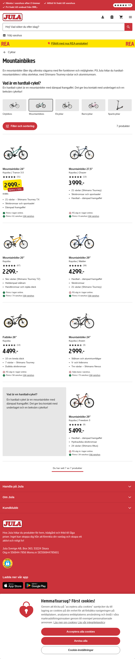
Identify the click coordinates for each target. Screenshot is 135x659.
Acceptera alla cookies (81, 631)
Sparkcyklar (114, 114)
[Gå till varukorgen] (121, 17)
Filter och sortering (22, 126)
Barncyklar (87, 114)
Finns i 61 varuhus (20, 216)
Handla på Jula (13, 486)
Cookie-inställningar (80, 650)
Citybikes (7, 114)
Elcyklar (59, 114)
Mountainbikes (36, 114)
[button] (8, 563)
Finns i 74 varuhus (20, 296)
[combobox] (67, 27)
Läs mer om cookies (65, 622)
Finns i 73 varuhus (86, 375)
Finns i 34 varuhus (86, 454)
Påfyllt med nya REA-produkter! (69, 43)
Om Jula (8, 497)
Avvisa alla (80, 640)
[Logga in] (103, 17)
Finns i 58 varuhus (20, 375)
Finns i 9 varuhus (85, 216)
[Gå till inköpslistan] (112, 17)
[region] (67, 626)
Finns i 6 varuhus (85, 296)
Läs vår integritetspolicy (91, 622)
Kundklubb (10, 507)
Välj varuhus (14, 35)
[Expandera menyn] (130, 17)
